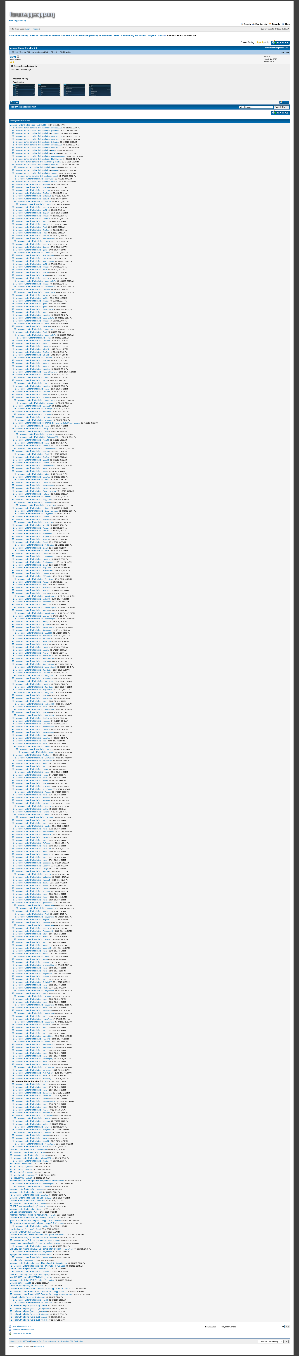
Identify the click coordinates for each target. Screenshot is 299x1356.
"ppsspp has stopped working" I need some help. (32, 1243)
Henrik (45, 380)
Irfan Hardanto (48, 255)
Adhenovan (47, 835)
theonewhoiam (48, 659)
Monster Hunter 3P (18, 1232)
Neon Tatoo (47, 789)
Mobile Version (63, 1341)
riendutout (46, 854)
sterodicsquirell (50, 596)
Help (287, 24)
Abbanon (48, 1132)
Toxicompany (48, 1059)
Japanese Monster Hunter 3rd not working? (29, 1215)
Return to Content (49, 1341)
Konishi (45, 897)
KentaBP (46, 1141)
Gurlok (47, 241)
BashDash (47, 641)
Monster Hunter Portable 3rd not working (28, 1217)
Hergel (57, 1243)
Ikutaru (39, 1209)
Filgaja (45, 869)
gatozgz (46, 1138)
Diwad (45, 542)
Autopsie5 (46, 871)
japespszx (47, 863)
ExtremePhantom (34, 1232)
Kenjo (45, 993)
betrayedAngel (48, 485)
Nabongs (46, 1121)
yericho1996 (47, 698)
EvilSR (56, 1240)
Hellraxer (46, 494)
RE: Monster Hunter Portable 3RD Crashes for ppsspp (34, 1291)
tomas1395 (47, 948)
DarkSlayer (49, 579)
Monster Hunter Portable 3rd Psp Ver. (26, 1198)
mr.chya (46, 610)
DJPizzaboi (47, 576)
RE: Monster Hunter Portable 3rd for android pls (33, 423)
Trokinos (46, 962)
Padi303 (46, 394)
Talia (44, 735)
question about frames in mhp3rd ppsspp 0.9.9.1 (31, 1220)
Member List (261, 24)
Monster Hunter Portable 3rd (22, 125)
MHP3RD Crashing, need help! (23, 1274)
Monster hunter (16, 1283)
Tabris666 (61, 1266)
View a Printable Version (22, 1326)
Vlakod (45, 1124)
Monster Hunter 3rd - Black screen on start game (32, 1234)
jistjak (47, 1127)
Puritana (46, 812)
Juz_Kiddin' (47, 670)
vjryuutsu (46, 798)
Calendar (276, 24)
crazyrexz (47, 1130)
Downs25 (46, 219)
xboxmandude (48, 832)
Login (28, 29)
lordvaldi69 (46, 1254)
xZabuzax (51, 434)
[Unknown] (55, 133)
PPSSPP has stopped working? (24, 1206)
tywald (45, 959)
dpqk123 (46, 213)
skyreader (47, 602)
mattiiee (51, 1280)
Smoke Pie (47, 1096)
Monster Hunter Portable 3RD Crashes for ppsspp (32, 1288)
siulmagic (46, 397)
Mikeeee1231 (42, 1149)
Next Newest (30, 107)
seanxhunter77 (27, 1164)
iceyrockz (46, 786)
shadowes (47, 922)
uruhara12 (47, 196)
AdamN (44, 1317)
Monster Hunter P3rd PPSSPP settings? (28, 1280)
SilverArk (53, 1237)
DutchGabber (48, 556)
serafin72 (46, 326)
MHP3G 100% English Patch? (23, 1269)
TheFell (44, 1320)
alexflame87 (47, 570)
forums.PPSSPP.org (18, 35)
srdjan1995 (47, 568)
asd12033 (46, 590)
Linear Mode (284, 48)
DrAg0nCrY (47, 982)
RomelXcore (49, 1067)
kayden (45, 488)
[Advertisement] (112, 12)
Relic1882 (46, 1039)
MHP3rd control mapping (21, 1212)
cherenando (47, 803)
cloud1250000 (56, 128)
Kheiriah (46, 644)
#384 (287, 52)
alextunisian (47, 761)
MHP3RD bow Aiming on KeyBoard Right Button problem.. (36, 1249)
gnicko (45, 295)
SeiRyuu (29, 1169)
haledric (46, 650)
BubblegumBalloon (58, 156)
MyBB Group (39, 1347)
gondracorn (47, 903)
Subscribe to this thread (22, 1333)
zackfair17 (47, 406)
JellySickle (44, 1206)
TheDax (54, 173)
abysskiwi (41, 1297)
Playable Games (156, 35)
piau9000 (48, 633)
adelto (45, 468)
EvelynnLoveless (49, 491)
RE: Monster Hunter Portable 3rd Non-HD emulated (33, 1266)
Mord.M (46, 1098)
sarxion (47, 826)
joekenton (55, 131)
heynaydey (47, 1070)
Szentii (50, 1218)
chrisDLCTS (41, 125)
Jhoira (45, 911)
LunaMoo (46, 290)
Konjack (48, 497)
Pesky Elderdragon (50, 372)
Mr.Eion (58, 1220)
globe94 (46, 460)
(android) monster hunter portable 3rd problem (30, 1180)
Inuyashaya (49, 905)
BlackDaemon (56, 159)
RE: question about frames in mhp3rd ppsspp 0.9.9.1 (33, 1223)
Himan (45, 769)
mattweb (46, 199)
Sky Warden (49, 758)
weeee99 (54, 170)
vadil (44, 585)
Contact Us (14, 1341)
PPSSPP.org (25, 1341)
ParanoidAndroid (49, 1101)
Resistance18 (48, 931)
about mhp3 (15, 1163)
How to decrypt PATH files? (22, 1229)
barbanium (47, 877)
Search (247, 24)
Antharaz (46, 1064)
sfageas (54, 182)
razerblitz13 (43, 1269)
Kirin (53, 150)
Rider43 (46, 440)
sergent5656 (47, 974)
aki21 (45, 210)
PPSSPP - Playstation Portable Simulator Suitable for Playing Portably (64, 35)
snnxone (54, 153)
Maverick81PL (50, 281)
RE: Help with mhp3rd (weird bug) (25, 1306)
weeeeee (46, 721)
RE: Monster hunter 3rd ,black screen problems (31, 1240)
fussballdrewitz (48, 238)
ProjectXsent (50, 1144)
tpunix (45, 250)
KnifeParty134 (48, 1073)
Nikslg (45, 988)
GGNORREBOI (66, 1294)
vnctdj (55, 167)
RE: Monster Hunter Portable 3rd (28, 179)
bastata (45, 224)
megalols (46, 920)
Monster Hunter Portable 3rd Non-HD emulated (31, 1263)
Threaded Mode (271, 48)
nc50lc (45, 809)
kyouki (47, 747)
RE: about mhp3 (17, 1166)
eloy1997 (46, 536)
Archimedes (47, 534)
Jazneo (45, 954)
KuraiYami (46, 1025)
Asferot (45, 886)
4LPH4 (45, 1147)
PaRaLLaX (47, 843)
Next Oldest (16, 107)
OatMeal (48, 1198)
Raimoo (48, 502)
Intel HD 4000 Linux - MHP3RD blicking (27, 1277)
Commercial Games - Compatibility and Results (123, 35)
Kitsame (46, 945)
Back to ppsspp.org (17, 21)
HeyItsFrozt (47, 1010)
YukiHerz (46, 1113)
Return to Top (36, 1341)
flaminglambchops (60, 1263)
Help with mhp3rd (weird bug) (23, 1297)
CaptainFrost (48, 1115)
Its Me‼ (45, 298)
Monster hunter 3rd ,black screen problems (29, 1237)
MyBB (20, 1347)
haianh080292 (48, 1036)
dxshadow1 (47, 1093)
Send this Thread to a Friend (23, 1330)
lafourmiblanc (60, 1235)
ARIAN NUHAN (62, 1289)
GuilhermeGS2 (52, 437)
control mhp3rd (16, 1260)
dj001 (69, 52)
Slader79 (46, 446)
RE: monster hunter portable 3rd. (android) (31, 128)
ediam (45, 934)
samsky (46, 1135)
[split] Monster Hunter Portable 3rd (25, 1254)
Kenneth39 (41, 1201)
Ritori (45, 227)
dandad (45, 883)
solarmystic (49, 179)
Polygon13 (47, 499)
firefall (38, 1229)
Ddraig (45, 429)
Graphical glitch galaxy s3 (21, 1286)
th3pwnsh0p (47, 678)
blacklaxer (47, 656)
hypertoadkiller (48, 965)
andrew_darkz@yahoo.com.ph (68, 423)
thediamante (47, 630)
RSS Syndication (76, 1341)
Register (36, 29)
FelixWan (46, 375)
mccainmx (47, 800)
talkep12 (46, 343)
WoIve (36, 1212)
